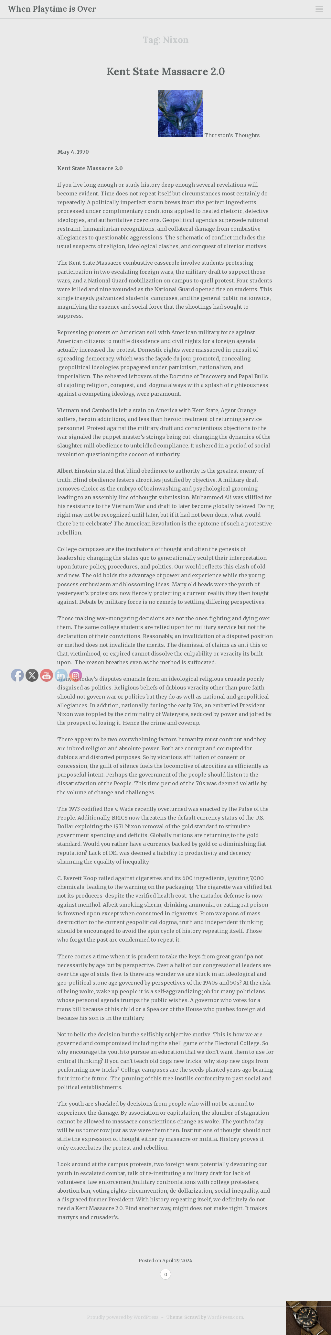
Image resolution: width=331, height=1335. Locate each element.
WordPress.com (225, 1317)
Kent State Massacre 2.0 (165, 71)
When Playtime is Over (52, 9)
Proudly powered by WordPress (122, 1317)
